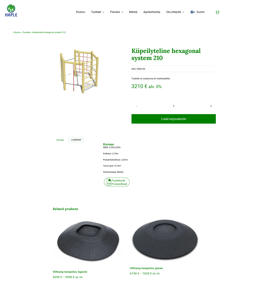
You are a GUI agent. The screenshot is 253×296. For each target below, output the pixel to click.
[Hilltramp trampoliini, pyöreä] (165, 239)
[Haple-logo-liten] (11, 5)
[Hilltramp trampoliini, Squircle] (88, 240)
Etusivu (17, 32)
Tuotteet (26, 32)
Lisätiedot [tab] (76, 139)
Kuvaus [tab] (60, 140)
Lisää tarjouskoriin (173, 119)
